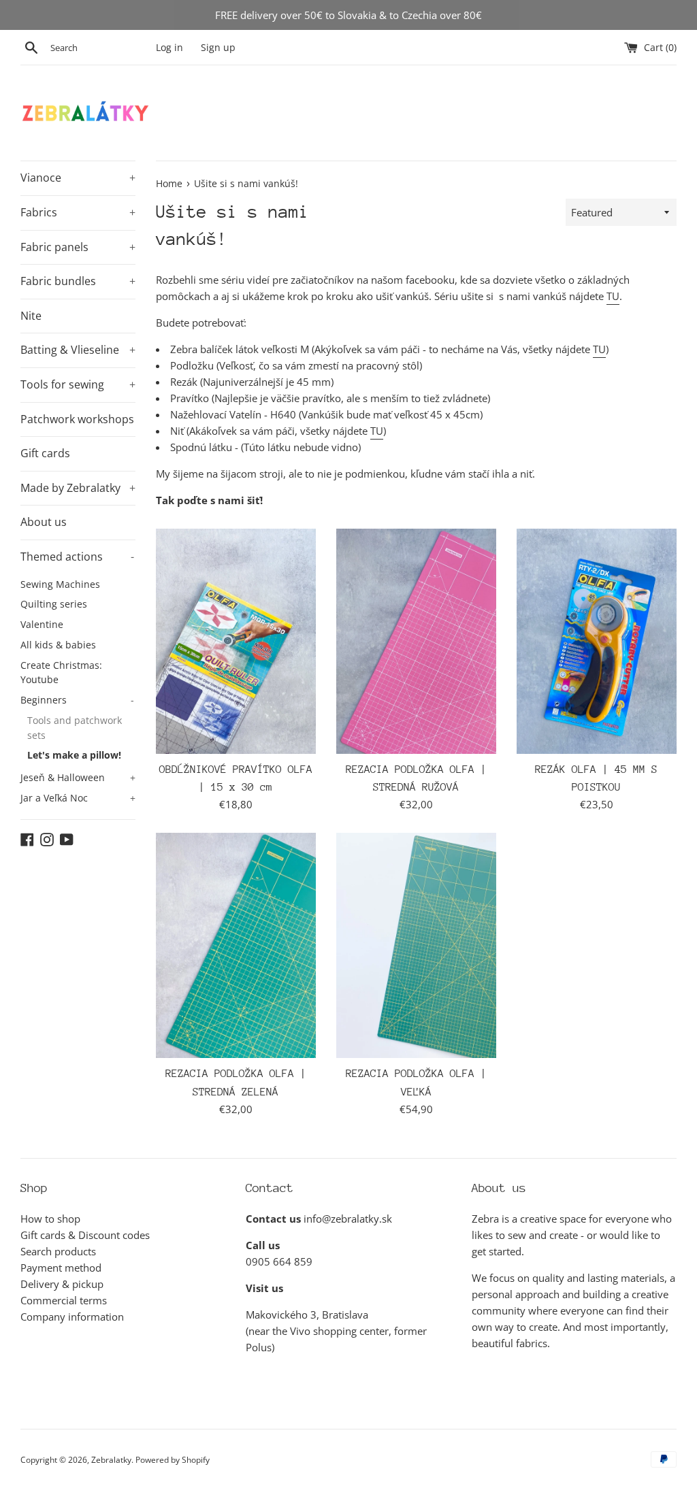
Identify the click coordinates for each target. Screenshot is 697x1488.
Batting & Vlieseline (77, 349)
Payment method (60, 1267)
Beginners (77, 699)
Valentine (41, 624)
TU (612, 296)
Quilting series (53, 603)
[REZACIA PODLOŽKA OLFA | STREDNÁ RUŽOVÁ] (416, 641)
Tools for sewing (77, 384)
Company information (72, 1316)
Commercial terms (63, 1300)
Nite (31, 315)
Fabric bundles (77, 281)
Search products (58, 1251)
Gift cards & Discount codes (85, 1235)
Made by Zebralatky (77, 487)
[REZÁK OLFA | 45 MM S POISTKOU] (597, 641)
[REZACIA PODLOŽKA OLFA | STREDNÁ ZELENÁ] (236, 945)
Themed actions (77, 556)
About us (43, 521)
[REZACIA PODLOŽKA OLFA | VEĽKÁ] (416, 945)
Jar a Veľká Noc (77, 797)
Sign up (218, 48)
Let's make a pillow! (74, 754)
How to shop (50, 1218)
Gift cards (45, 453)
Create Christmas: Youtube (61, 673)
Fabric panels (77, 246)
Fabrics (77, 212)
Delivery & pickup (61, 1284)
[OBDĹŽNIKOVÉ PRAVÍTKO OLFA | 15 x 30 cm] (236, 641)
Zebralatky (111, 1460)
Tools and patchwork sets (74, 728)
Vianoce (77, 177)
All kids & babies (58, 644)
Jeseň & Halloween (77, 777)
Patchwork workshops (77, 419)
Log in (169, 48)
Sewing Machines (60, 584)
